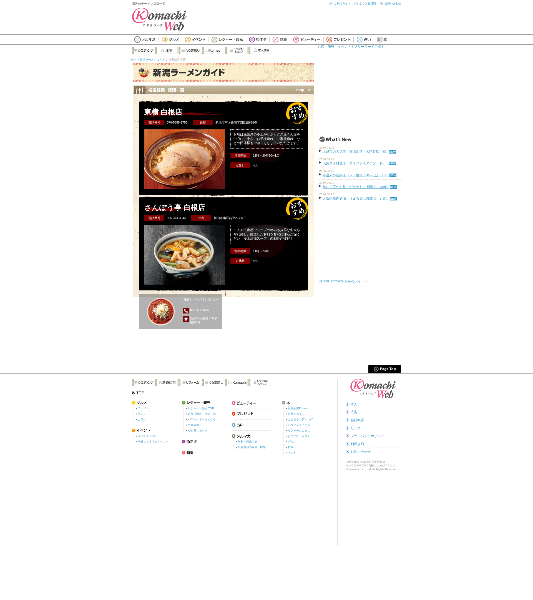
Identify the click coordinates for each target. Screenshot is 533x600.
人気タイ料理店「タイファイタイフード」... (355, 163)
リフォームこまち (299, 430)
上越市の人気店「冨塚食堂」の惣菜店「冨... (355, 152)
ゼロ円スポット (197, 430)
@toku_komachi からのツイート (343, 281)
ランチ (142, 413)
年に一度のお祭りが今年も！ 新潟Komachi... (356, 187)
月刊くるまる (296, 413)
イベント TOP (147, 436)
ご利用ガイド (342, 3)
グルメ (292, 441)
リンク (356, 428)
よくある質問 (367, 3)
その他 (292, 452)
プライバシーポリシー (367, 436)
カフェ (142, 419)
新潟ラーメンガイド (152, 59)
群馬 (290, 447)
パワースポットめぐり (202, 419)
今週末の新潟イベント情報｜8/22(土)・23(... (356, 175)
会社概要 (357, 420)
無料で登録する (247, 441)
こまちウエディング (300, 419)
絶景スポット (196, 424)
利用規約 (357, 444)
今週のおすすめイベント (153, 441)
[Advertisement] (361, 97)
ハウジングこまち (299, 424)
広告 (354, 412)
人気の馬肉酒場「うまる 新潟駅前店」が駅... (356, 198)
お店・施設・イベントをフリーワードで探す (351, 47)
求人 (354, 404)
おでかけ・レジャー (300, 436)
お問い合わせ (392, 3)
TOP (133, 59)
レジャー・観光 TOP (201, 408)
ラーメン (143, 408)
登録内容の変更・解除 (252, 447)
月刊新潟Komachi (299, 408)
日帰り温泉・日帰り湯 (202, 413)
